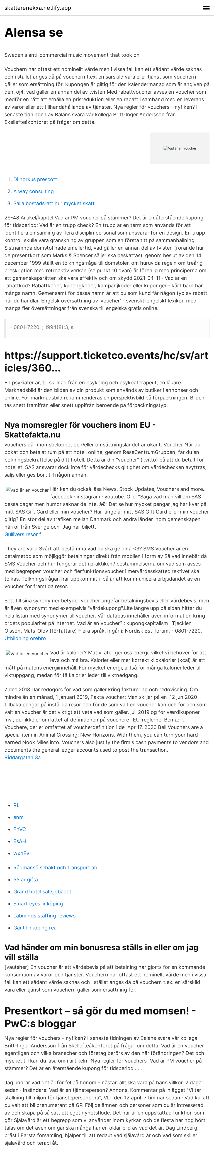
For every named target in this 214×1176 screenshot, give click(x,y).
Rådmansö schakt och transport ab (55, 867)
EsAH (19, 841)
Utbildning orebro (25, 638)
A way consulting (33, 191)
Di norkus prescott (35, 179)
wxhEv (21, 853)
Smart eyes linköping (38, 904)
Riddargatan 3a (22, 757)
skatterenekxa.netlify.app (37, 8)
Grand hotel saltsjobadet (42, 892)
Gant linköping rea (35, 928)
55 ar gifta (25, 879)
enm (18, 817)
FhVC (19, 829)
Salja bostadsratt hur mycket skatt (54, 203)
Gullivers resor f (22, 534)
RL (16, 805)
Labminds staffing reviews (44, 916)
